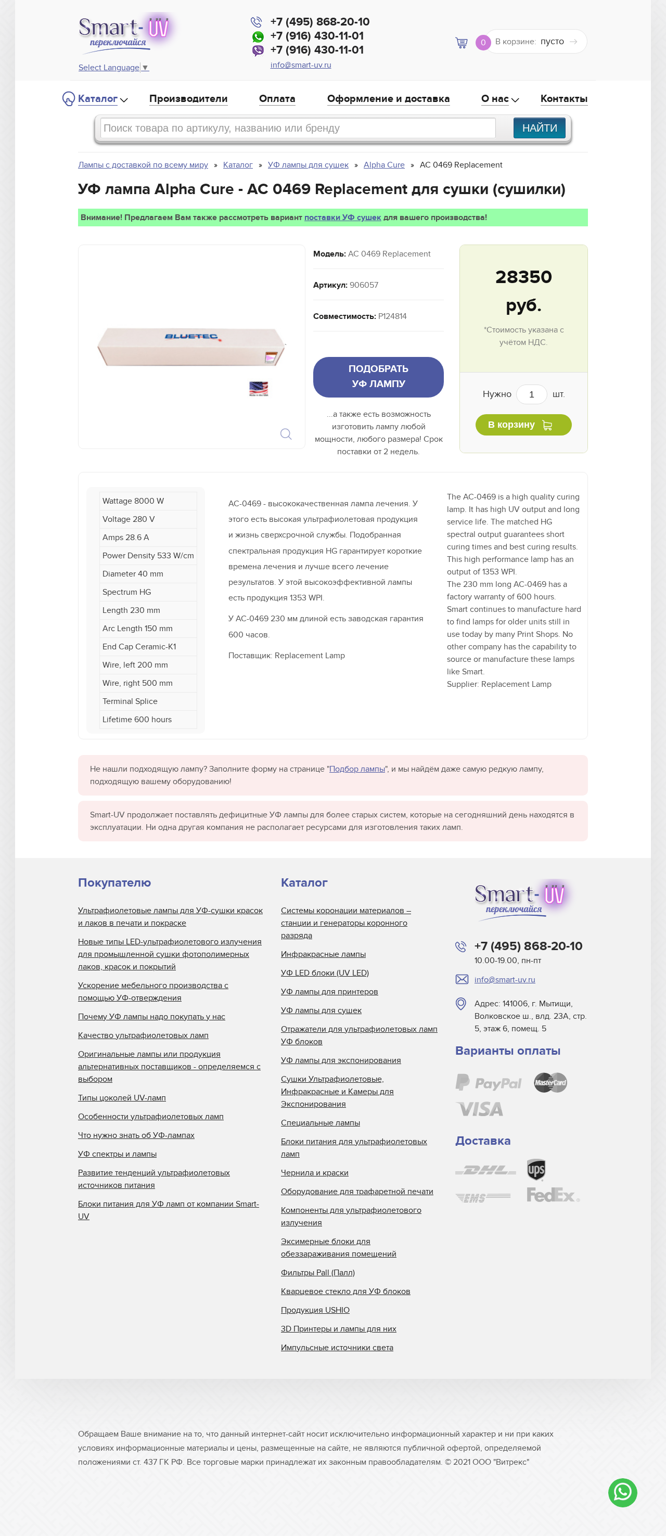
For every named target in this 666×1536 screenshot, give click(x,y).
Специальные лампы (320, 1123)
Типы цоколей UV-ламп (122, 1098)
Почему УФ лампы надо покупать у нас (151, 1017)
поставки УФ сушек (342, 217)
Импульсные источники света (337, 1347)
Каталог (98, 99)
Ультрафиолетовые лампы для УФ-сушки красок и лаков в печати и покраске (170, 916)
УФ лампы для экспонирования (341, 1060)
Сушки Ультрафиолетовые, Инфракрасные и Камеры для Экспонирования (337, 1091)
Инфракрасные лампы (323, 954)
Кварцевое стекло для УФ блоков (346, 1291)
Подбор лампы (357, 769)
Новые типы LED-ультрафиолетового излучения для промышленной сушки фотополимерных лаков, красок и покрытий (170, 954)
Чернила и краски (315, 1173)
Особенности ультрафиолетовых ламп (151, 1116)
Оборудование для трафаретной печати (357, 1191)
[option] (191, 347)
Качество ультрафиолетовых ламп (143, 1035)
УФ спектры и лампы (117, 1154)
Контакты (564, 99)
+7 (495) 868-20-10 (320, 22)
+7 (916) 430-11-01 (317, 36)
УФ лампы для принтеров (329, 992)
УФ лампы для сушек (321, 1010)
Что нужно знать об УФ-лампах (136, 1135)
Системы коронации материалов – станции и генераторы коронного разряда (346, 923)
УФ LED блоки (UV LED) (325, 973)
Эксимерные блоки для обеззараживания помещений (338, 1247)
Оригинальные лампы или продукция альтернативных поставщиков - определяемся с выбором (169, 1066)
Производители (188, 99)
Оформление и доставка (388, 99)
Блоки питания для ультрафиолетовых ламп (354, 1147)
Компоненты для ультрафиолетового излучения (351, 1216)
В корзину (511, 424)
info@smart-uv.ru (301, 65)
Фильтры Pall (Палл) (318, 1273)
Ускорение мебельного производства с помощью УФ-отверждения (153, 991)
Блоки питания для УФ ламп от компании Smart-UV (168, 1210)
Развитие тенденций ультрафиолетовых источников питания (154, 1179)
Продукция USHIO (315, 1310)
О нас (495, 99)
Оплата (277, 99)
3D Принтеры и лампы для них (338, 1329)
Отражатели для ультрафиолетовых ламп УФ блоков (359, 1035)
